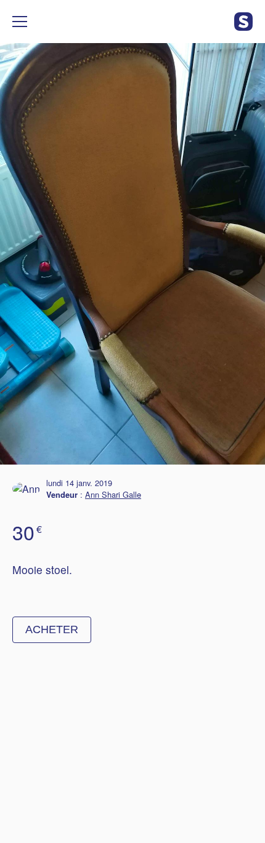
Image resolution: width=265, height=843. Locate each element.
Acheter (51, 629)
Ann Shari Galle (113, 494)
